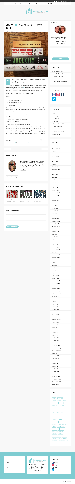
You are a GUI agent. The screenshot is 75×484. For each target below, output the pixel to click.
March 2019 (54, 309)
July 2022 (54, 208)
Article (12, 31)
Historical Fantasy (55, 407)
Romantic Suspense (61, 426)
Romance (54, 426)
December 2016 (55, 379)
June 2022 (54, 210)
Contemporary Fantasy (56, 400)
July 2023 (54, 179)
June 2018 (54, 332)
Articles (14, 1)
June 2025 (54, 151)
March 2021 (54, 247)
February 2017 (55, 374)
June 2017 (54, 363)
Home (5, 1)
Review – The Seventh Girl (57, 79)
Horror (63, 407)
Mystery (54, 417)
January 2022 (55, 223)
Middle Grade (54, 414)
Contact (29, 1)
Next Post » (45, 149)
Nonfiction (54, 419)
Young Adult (65, 443)
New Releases (30, 3)
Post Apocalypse (62, 421)
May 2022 (54, 213)
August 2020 (54, 265)
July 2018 (54, 330)
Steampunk (54, 433)
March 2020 (54, 278)
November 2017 (55, 350)
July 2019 (54, 299)
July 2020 (54, 267)
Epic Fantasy (54, 403)
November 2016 (55, 381)
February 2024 (55, 169)
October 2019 (55, 291)
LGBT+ (53, 410)
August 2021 (54, 234)
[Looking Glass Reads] (37, 11)
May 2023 (54, 185)
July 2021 (54, 236)
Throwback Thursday (57, 131)
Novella (60, 419)
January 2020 (55, 283)
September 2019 (55, 293)
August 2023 (54, 177)
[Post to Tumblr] (42, 140)
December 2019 (55, 286)
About (18, 1)
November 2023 (55, 172)
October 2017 (55, 353)
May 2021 (54, 242)
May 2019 (54, 304)
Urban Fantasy (55, 443)
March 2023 (54, 190)
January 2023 (55, 195)
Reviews (9, 1)
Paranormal (54, 421)
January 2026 (55, 146)
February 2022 (55, 221)
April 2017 (54, 368)
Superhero (60, 433)
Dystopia (64, 400)
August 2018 (54, 327)
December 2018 (55, 317)
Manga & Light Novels (49, 3)
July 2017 (54, 361)
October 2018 (55, 322)
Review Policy (24, 1)
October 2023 (55, 174)
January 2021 (55, 252)
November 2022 (55, 200)
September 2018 (55, 324)
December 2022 (55, 198)
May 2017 (54, 366)
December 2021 (55, 226)
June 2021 (54, 239)
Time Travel (64, 438)
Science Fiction (20, 142)
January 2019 (55, 314)
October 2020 (55, 260)
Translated (54, 440)
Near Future (60, 417)
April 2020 (54, 275)
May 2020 (54, 273)
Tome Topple (27, 142)
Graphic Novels (39, 3)
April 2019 (54, 306)
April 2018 (54, 337)
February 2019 (55, 311)
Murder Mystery (63, 414)
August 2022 (54, 205)
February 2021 (55, 249)
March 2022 (54, 218)
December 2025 (55, 148)
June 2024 (54, 164)
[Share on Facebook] (37, 140)
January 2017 (55, 376)
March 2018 (54, 340)
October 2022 (55, 203)
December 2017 (55, 348)
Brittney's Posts (60, 41)
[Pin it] (45, 140)
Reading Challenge (62, 424)
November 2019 (55, 288)
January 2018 (55, 345)
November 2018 (55, 319)
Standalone (61, 431)
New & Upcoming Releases (59, 129)
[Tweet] (40, 140)
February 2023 (55, 192)
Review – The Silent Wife (24, 199)
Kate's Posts (60, 43)
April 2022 (54, 216)
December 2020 (55, 255)
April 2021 (54, 244)
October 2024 (55, 161)
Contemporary (60, 398)
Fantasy (11, 142)
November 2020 (55, 257)
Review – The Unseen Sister (38, 199)
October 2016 (55, 384)
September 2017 (55, 355)
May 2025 (54, 154)
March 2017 (54, 371)
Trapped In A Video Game (63, 440)
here (23, 87)
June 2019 (54, 301)
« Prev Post (7, 149)
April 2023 (54, 187)
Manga (14, 142)
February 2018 (55, 343)
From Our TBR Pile (57, 124)
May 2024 (54, 166)
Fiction (65, 403)
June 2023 (54, 182)
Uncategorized (55, 134)
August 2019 (54, 296)
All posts (23, 169)
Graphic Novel (55, 405)
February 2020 (55, 280)
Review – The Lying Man (10, 199)
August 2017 (54, 358)
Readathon (54, 424)
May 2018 (54, 335)
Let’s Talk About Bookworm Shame (59, 81)
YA (60, 443)
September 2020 (55, 262)
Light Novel (59, 410)
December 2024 (55, 159)
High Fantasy (62, 405)
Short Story (54, 431)
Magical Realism (55, 412)
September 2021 (55, 231)
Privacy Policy (9, 470)
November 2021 (55, 229)
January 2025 (55, 156)
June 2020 (54, 270)
